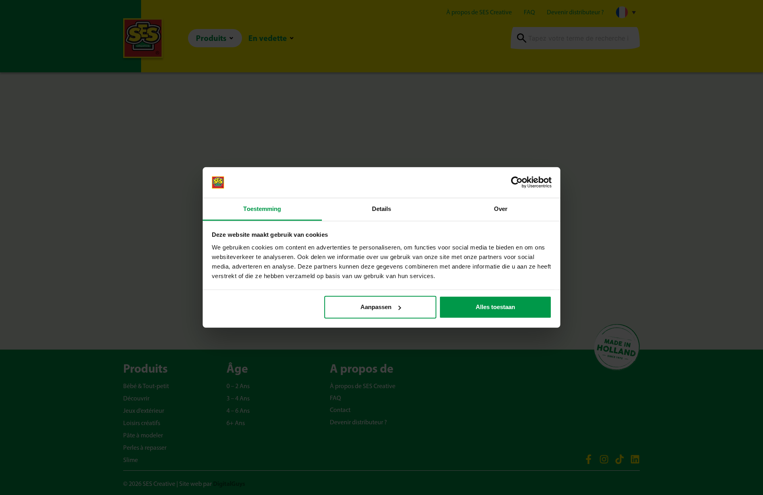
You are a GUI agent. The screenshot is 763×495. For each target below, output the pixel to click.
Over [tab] (500, 208)
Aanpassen (375, 307)
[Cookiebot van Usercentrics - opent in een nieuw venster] (517, 182)
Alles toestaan (495, 307)
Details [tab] (381, 208)
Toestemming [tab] (262, 208)
